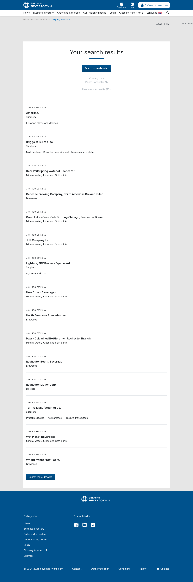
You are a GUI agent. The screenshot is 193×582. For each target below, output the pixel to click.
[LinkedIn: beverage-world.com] (84, 525)
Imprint (143, 568)
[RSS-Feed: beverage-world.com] (92, 525)
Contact (77, 568)
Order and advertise (68, 12)
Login (113, 12)
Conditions (125, 568)
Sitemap (28, 555)
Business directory (43, 12)
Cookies (164, 568)
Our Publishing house (94, 12)
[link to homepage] (38, 5)
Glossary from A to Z (131, 12)
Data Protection (100, 568)
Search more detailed (96, 68)
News (26, 12)
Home (26, 19)
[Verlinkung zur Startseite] (96, 498)
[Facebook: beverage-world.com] (75, 525)
